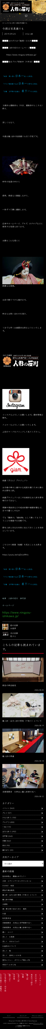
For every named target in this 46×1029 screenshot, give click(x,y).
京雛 (4, 840)
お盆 (4, 913)
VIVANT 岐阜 (8, 885)
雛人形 (27, 977)
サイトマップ (23, 1016)
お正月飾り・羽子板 (5, 983)
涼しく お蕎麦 (8, 936)
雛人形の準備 (7, 899)
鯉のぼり (5, 850)
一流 (4, 826)
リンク (8, 1016)
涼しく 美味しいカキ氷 (11, 955)
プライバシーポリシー (37, 1016)
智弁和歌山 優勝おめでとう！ (14, 876)
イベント (5, 808)
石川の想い (35, 979)
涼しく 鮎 (6, 950)
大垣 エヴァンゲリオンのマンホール (16, 881)
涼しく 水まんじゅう (11, 941)
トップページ (40, 980)
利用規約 (20, 1026)
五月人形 (5, 831)
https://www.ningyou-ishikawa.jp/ (21, 54)
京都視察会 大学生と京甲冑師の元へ (17, 922)
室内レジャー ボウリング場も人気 (16, 960)
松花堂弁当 (6, 918)
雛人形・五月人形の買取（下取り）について (19, 894)
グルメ (4, 812)
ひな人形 (5, 817)
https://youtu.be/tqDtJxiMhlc (15, 554)
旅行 (4, 845)
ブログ (4, 822)
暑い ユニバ (7, 932)
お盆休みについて (9, 946)
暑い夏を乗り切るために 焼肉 (14, 908)
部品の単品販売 (8, 890)
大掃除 (4, 904)
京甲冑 (4, 836)
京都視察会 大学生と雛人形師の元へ (17, 927)
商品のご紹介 (31, 980)
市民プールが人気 (9, 964)
